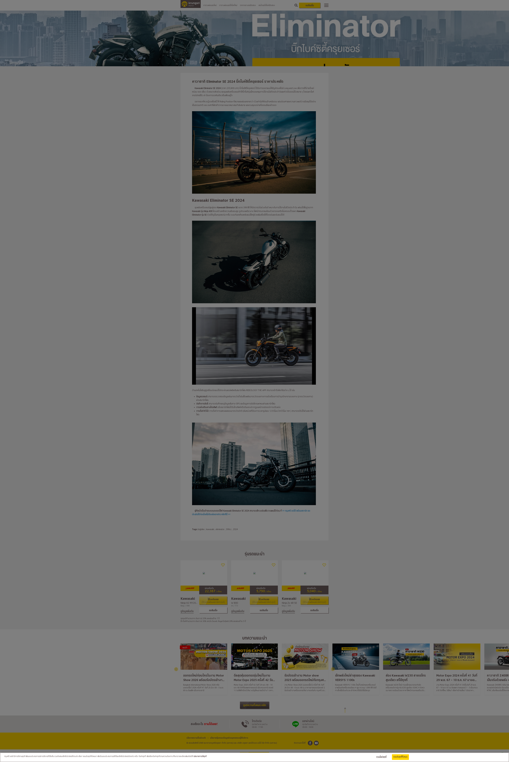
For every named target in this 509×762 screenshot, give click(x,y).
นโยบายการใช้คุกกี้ (200, 756)
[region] (254, 757)
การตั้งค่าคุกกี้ (381, 757)
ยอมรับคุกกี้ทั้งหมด (400, 757)
